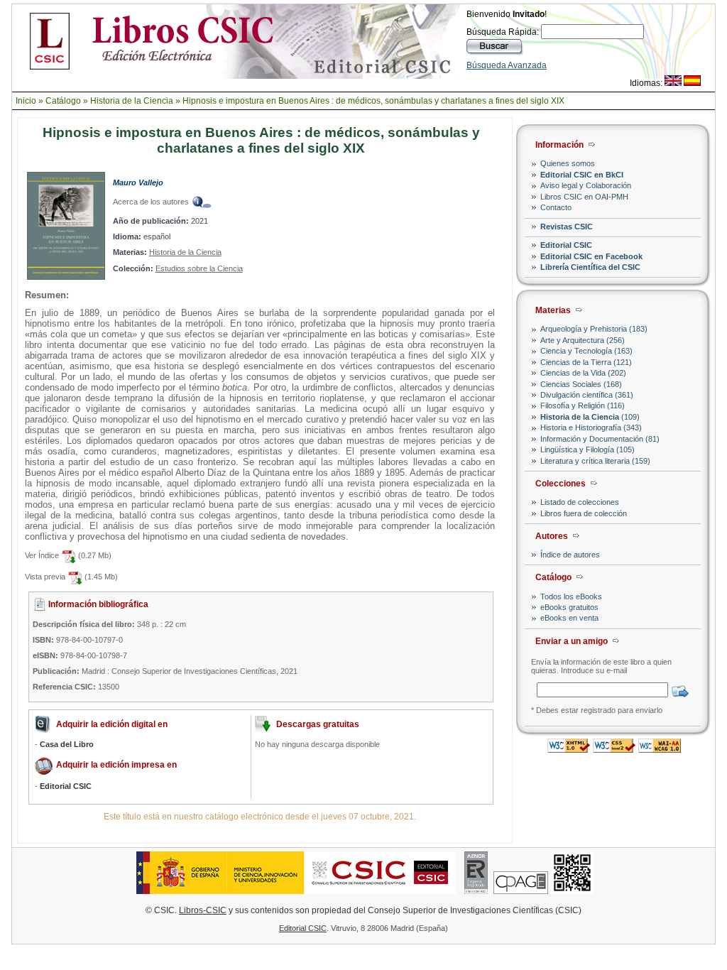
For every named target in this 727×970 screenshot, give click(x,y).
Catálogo (63, 101)
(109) (590, 417)
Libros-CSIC (202, 910)
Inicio (26, 101)
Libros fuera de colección (583, 513)
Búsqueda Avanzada (506, 65)
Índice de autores (570, 554)
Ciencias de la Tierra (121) (586, 362)
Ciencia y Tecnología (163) (586, 351)
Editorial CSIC (566, 245)
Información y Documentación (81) (600, 439)
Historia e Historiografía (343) (591, 427)
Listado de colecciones (579, 502)
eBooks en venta (569, 618)
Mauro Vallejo (138, 182)
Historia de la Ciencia (131, 101)
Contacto (556, 207)
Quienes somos (567, 163)
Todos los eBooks (571, 596)
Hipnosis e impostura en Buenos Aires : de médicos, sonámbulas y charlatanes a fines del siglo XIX (373, 101)
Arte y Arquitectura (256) (582, 340)
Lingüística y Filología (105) (587, 449)
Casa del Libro (67, 744)
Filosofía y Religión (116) (582, 405)
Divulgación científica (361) (586, 395)
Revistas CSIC (566, 226)
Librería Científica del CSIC (590, 267)
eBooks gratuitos (569, 607)
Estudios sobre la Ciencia (199, 268)
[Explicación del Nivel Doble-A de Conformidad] (659, 749)
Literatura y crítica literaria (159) (595, 461)
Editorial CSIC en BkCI (581, 174)
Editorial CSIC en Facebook (591, 256)
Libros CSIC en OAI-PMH (584, 196)
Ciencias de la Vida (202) (583, 373)
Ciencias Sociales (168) (581, 384)
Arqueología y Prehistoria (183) (593, 329)
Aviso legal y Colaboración (585, 185)
